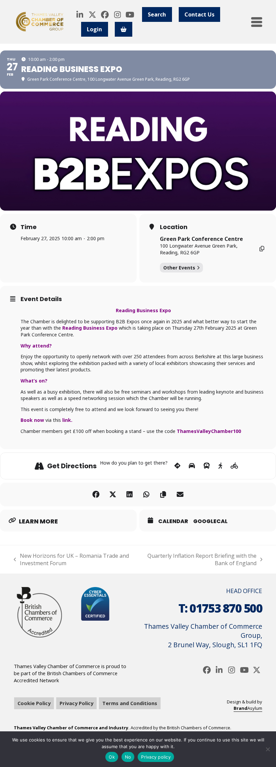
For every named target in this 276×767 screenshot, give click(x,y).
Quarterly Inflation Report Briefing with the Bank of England (199, 559)
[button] (256, 22)
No (128, 757)
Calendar (173, 521)
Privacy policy (156, 757)
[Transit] (206, 466)
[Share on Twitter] (112, 494)
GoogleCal (210, 521)
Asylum (248, 708)
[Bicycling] (234, 466)
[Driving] (191, 466)
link (66, 420)
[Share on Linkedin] (129, 494)
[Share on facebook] (96, 494)
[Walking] (220, 466)
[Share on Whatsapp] (146, 494)
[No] (267, 749)
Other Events (179, 267)
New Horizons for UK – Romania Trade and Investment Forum (71, 559)
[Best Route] (177, 466)
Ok (112, 757)
